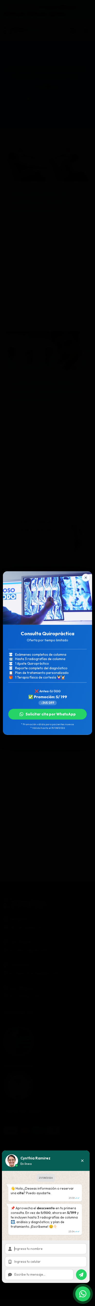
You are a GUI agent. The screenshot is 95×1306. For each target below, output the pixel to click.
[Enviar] (81, 1274)
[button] (82, 1161)
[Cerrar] (86, 578)
